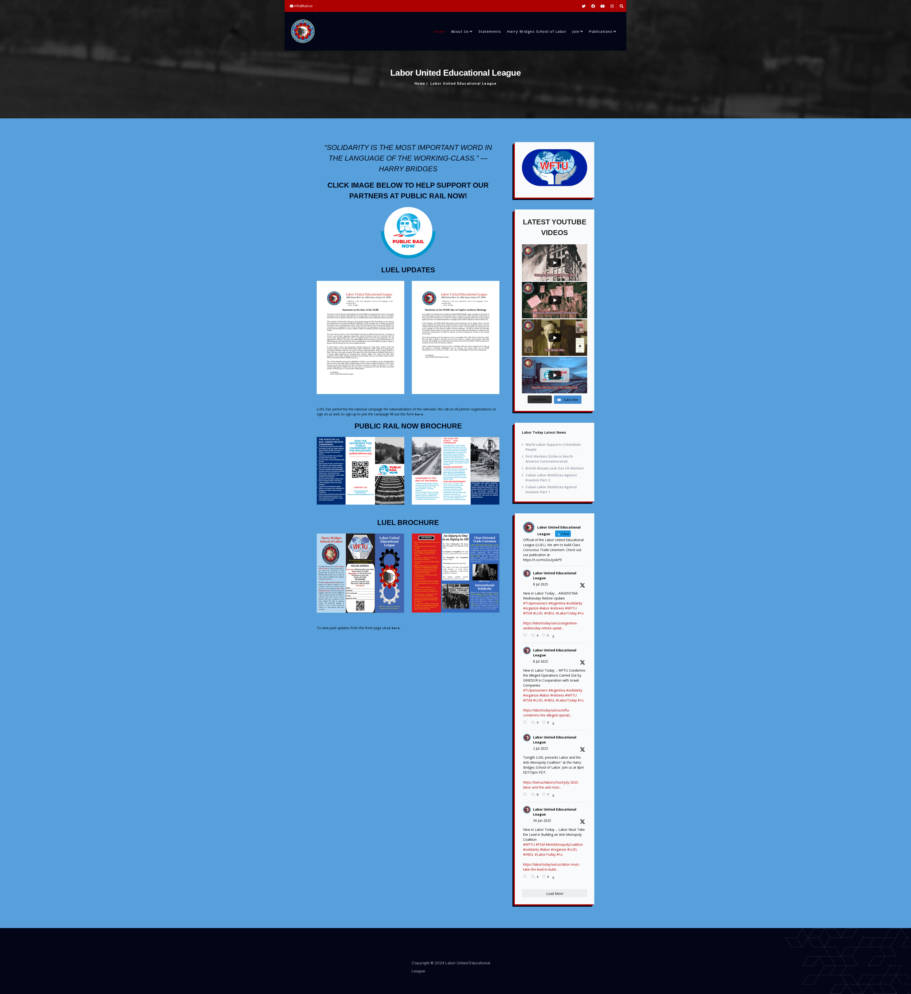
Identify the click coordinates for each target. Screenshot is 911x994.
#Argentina (556, 603)
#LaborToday (566, 613)
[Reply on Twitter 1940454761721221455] (526, 795)
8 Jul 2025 (540, 584)
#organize (531, 608)
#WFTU (571, 608)
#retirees (557, 608)
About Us (460, 31)
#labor (544, 608)
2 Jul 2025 (540, 748)
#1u (581, 613)
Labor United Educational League (554, 575)
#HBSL (549, 613)
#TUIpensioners (535, 603)
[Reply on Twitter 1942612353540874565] (526, 722)
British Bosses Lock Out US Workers (554, 468)
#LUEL (538, 613)
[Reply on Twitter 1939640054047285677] (526, 877)
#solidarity (574, 603)
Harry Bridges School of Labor (537, 31)
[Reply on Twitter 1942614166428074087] (526, 635)
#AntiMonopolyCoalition (564, 844)
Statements (490, 31)
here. (419, 414)
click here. (391, 628)
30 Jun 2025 (542, 820)
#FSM (527, 613)
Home (439, 31)
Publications (601, 31)
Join (575, 31)
